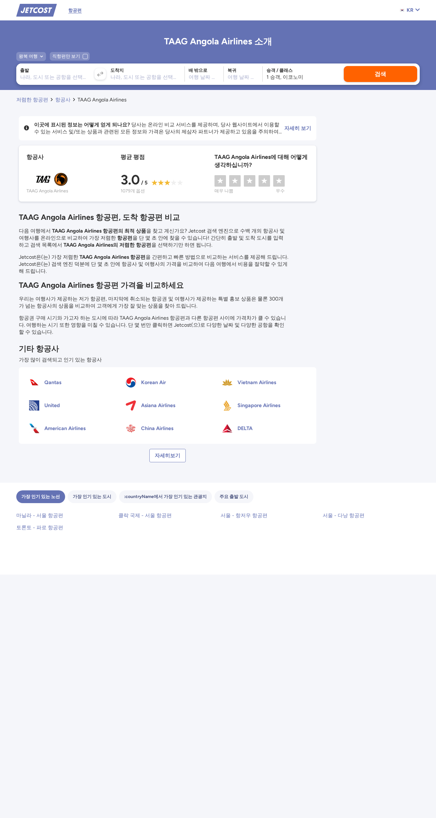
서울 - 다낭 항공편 (344, 515)
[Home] (36, 10)
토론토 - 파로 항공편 (39, 527)
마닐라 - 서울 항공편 (39, 515)
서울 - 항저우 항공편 (244, 515)
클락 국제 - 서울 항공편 (145, 515)
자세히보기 (167, 455)
